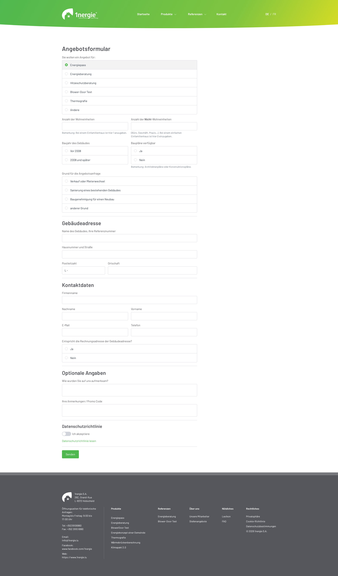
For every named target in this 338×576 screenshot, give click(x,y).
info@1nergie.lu (70, 540)
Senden (70, 454)
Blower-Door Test (167, 521)
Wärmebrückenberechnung (125, 542)
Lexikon (226, 516)
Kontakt (221, 14)
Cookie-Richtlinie (255, 521)
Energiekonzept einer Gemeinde (128, 532)
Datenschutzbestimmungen (261, 526)
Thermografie (118, 537)
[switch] (66, 434)
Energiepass (117, 517)
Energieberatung (120, 522)
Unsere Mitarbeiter (199, 516)
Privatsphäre (253, 516)
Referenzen (164, 508)
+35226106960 (74, 525)
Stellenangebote (198, 521)
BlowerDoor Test (120, 527)
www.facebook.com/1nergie (77, 548)
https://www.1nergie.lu (74, 557)
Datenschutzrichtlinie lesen (79, 440)
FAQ (224, 521)
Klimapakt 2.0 (118, 547)
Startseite (143, 14)
